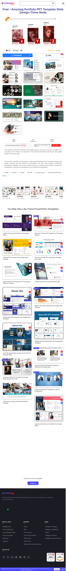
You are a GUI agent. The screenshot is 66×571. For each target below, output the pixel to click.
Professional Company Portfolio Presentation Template (15, 402)
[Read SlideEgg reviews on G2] (51, 557)
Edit (55, 55)
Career (47, 532)
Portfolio (6, 172)
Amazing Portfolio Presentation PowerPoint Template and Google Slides (47, 366)
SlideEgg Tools (7, 526)
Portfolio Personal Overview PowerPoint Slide (47, 281)
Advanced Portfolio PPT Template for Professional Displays (49, 234)
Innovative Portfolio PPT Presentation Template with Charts (48, 258)
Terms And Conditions (30, 535)
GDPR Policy (27, 541)
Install (56, 145)
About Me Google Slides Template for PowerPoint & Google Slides (17, 353)
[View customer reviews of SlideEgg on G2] (60, 557)
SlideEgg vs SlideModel (51, 529)
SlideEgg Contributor (51, 535)
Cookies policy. (29, 569)
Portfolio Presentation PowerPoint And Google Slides (16, 234)
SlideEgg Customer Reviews (53, 538)
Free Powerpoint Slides (9, 532)
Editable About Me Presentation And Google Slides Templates (49, 342)
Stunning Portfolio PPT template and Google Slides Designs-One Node (15, 378)
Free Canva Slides (8, 535)
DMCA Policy (27, 538)
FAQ (25, 529)
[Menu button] (63, 3)
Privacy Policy (28, 532)
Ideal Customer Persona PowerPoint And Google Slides (48, 424)
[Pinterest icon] (21, 50)
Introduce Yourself (40, 172)
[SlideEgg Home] (33, 493)
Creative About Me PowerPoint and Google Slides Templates (17, 318)
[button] (30, 217)
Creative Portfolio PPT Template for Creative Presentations (47, 390)
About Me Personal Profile (54, 172)
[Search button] (53, 3)
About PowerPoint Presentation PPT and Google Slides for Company (16, 282)
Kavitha (52, 141)
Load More (33, 483)
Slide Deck (6, 538)
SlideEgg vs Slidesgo (51, 526)
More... (5, 176)
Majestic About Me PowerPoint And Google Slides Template (48, 306)
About (25, 526)
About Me (14, 172)
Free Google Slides (8, 529)
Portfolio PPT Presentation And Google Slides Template (15, 258)
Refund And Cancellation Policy (32, 544)
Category (5, 541)
